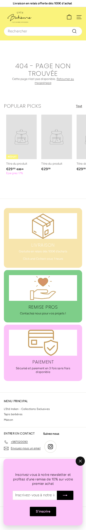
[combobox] (43, 31)
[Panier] (69, 17)
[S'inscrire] (65, 495)
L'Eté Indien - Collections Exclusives (27, 409)
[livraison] (43, 226)
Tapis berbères (13, 414)
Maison (8, 419)
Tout (79, 106)
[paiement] (43, 342)
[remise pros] (43, 288)
